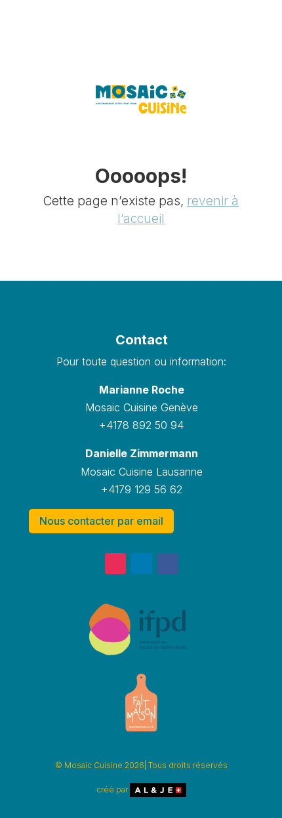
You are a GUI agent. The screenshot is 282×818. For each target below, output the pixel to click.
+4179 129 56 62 (141, 489)
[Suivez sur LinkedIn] (141, 563)
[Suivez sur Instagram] (115, 563)
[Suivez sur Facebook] (167, 563)
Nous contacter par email (101, 520)
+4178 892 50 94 (141, 425)
